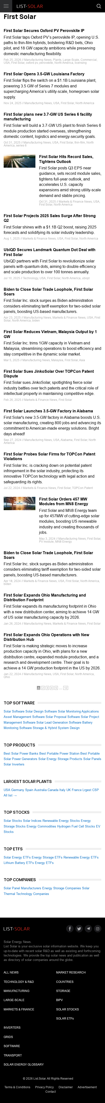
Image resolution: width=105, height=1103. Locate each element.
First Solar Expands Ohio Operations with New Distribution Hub (46, 637)
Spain (29, 790)
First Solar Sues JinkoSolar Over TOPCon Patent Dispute (49, 373)
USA (7, 790)
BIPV (59, 1000)
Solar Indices (32, 821)
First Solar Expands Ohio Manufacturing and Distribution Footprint (45, 597)
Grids (8, 1037)
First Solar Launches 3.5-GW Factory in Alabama (48, 411)
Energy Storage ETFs (47, 857)
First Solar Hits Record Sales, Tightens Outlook (66, 159)
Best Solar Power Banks (21, 753)
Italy (62, 790)
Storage (63, 991)
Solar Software (14, 711)
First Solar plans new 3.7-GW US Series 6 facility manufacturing (48, 116)
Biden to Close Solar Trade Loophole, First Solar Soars (48, 291)
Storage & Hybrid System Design (56, 728)
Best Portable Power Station (59, 753)
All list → (10, 795)
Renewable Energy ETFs (81, 857)
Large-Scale (14, 1000)
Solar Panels (92, 759)
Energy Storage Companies (61, 888)
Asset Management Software (24, 717)
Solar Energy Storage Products (60, 759)
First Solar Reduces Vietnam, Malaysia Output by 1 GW (50, 334)
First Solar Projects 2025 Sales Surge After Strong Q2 (50, 218)
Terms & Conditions (17, 1087)
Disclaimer (66, 1087)
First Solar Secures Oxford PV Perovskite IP (44, 31)
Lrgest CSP (91, 790)
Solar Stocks (13, 821)
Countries (65, 982)
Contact (50, 1091)
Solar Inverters (14, 764)
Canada (53, 790)
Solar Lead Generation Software (58, 722)
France (77, 790)
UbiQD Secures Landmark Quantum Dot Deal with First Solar (49, 252)
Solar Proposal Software (63, 717)
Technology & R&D (19, 982)
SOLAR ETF (65, 1018)
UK (68, 790)
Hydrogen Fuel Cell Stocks (76, 826)
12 (65, 687)
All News (11, 972)
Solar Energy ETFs (17, 857)
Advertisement (87, 1087)
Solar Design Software (41, 711)
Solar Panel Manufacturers (22, 888)
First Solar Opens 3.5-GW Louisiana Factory (44, 74)
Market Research (71, 972)
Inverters (12, 1027)
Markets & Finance (19, 1009)
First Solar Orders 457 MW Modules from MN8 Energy (63, 501)
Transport (13, 1055)
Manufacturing (16, 991)
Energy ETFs (44, 863)
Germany (17, 790)
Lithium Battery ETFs (19, 863)
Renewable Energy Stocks (61, 821)
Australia (40, 790)
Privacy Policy (44, 1087)
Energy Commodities (41, 826)
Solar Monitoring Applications (78, 711)
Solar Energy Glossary (24, 1064)
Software (12, 1046)
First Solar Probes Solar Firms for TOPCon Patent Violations (49, 456)
